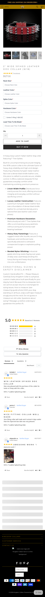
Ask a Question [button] (23, 354)
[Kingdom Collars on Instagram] (20, 563)
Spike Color (8, 99)
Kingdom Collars (19, 592)
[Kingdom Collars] (22, 7)
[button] (36, 397)
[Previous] (4, 28)
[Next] (40, 28)
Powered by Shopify (30, 592)
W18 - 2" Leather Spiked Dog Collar (15, 392)
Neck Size (7, 81)
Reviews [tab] (7, 361)
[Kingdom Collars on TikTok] (27, 563)
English (20, 570)
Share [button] (8, 397)
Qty (4, 131)
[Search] (37, 7)
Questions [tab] (20, 361)
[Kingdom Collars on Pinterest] (24, 563)
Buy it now (22, 147)
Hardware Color (10, 108)
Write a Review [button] (23, 349)
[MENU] (1, 7)
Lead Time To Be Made (12, 122)
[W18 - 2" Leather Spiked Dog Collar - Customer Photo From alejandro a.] (22, 342)
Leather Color (9, 90)
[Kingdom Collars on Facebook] (17, 563)
